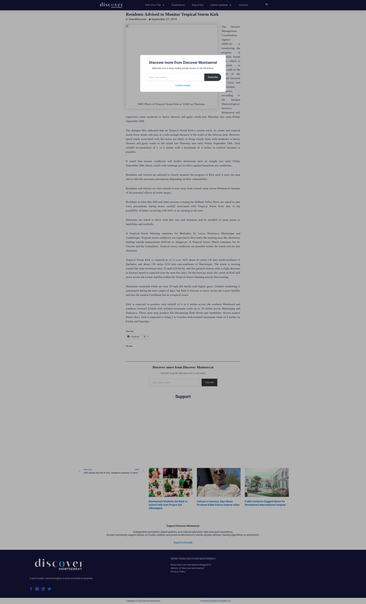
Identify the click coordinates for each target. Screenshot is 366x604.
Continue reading (183, 85)
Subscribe (213, 77)
